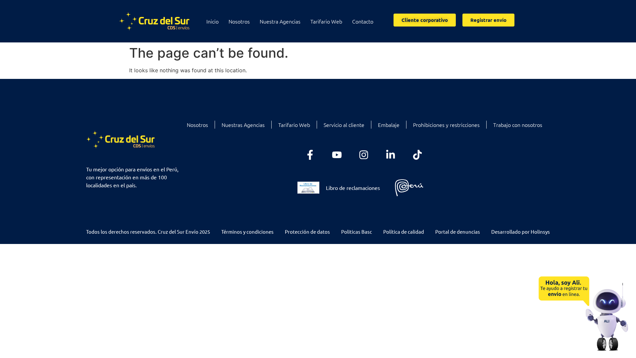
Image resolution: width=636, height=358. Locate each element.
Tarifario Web (326, 21)
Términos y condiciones (247, 231)
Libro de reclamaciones (353, 187)
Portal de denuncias (457, 231)
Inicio (212, 21)
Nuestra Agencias (280, 21)
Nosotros (239, 21)
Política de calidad (403, 231)
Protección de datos (307, 231)
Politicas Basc (356, 231)
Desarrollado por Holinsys (520, 231)
